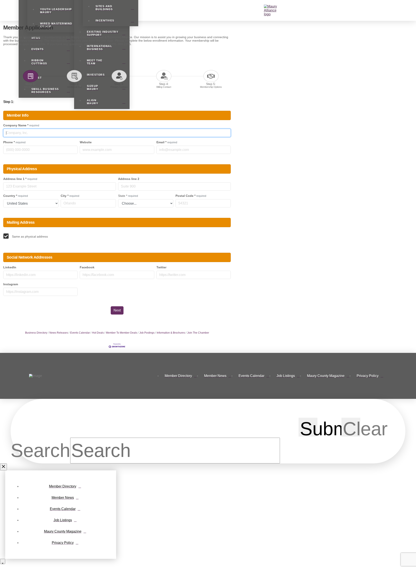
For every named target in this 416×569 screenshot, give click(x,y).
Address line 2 (128, 179)
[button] (261, 10)
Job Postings (146, 332)
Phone (14, 142)
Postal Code (191, 195)
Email (166, 142)
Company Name (21, 125)
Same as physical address (30, 236)
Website (86, 142)
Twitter (161, 267)
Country (15, 195)
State (128, 195)
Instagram (10, 284)
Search (40, 450)
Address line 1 (20, 179)
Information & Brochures (171, 332)
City (70, 195)
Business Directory (36, 332)
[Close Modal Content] (3, 466)
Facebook (87, 267)
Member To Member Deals (121, 332)
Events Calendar (80, 332)
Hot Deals (98, 332)
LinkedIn (9, 267)
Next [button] (117, 310)
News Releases (58, 332)
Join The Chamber (198, 332)
